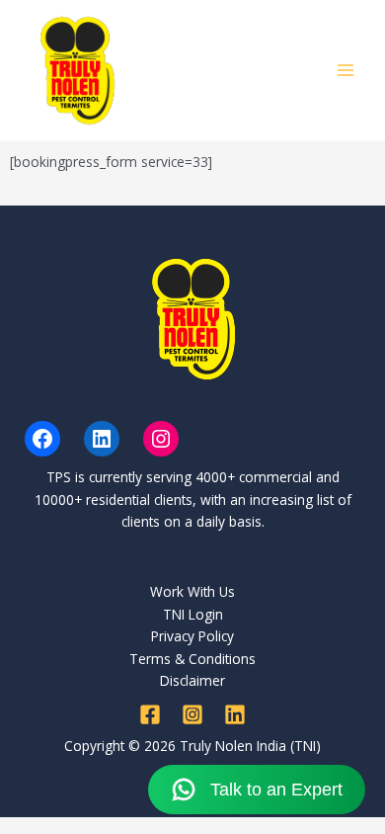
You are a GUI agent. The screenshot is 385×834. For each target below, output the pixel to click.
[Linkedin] (235, 714)
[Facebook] (42, 439)
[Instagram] (161, 439)
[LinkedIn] (101, 439)
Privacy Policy (192, 635)
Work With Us (192, 591)
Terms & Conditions (192, 658)
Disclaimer (192, 680)
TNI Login (193, 614)
